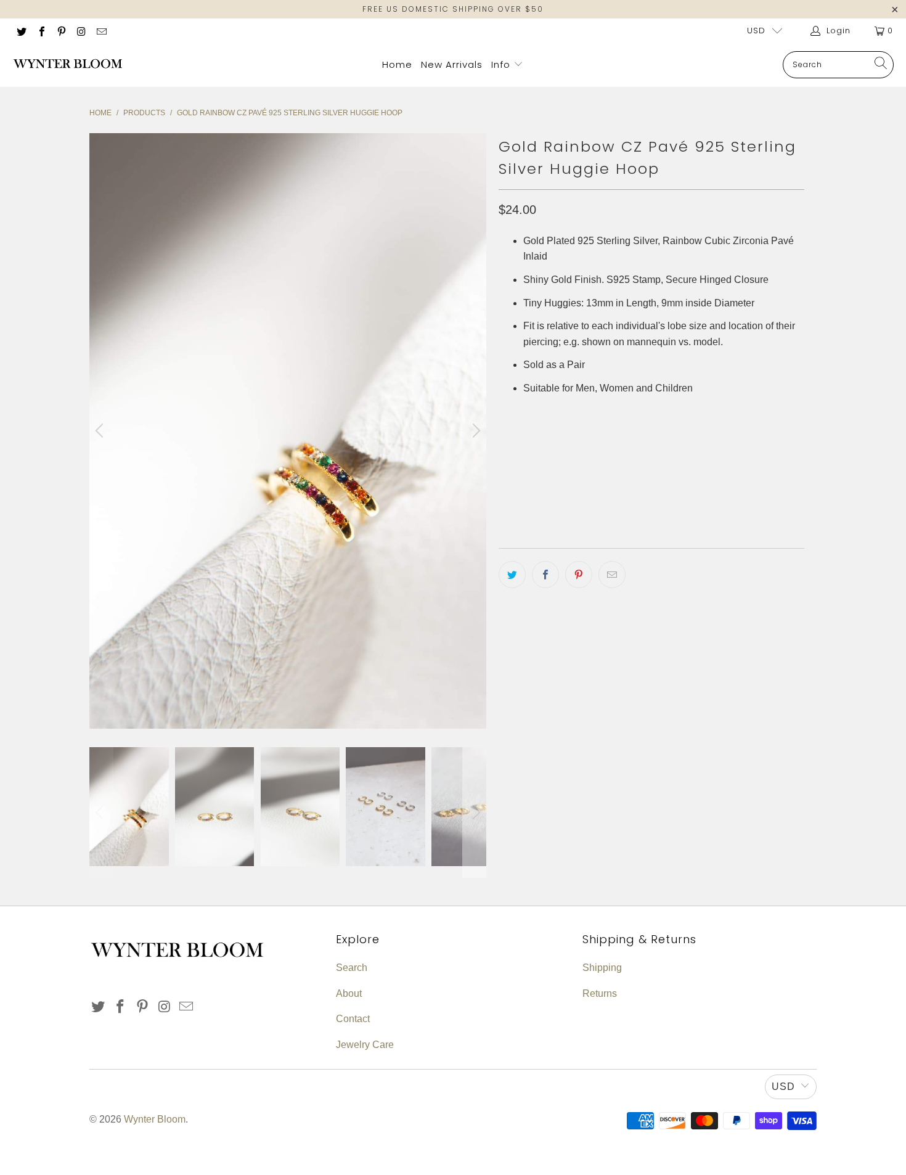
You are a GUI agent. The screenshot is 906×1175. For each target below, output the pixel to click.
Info (502, 64)
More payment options (725, 509)
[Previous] (101, 431)
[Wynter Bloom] (67, 65)
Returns (599, 993)
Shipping (602, 967)
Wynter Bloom (155, 1119)
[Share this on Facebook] (545, 574)
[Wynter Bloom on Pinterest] (61, 30)
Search (351, 967)
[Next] (474, 431)
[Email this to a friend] (612, 574)
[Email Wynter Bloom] (101, 30)
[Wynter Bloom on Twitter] (21, 30)
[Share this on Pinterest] (578, 574)
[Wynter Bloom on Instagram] (80, 30)
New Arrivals (452, 64)
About (349, 993)
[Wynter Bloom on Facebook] (40, 30)
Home (397, 64)
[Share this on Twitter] (512, 574)
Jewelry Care (365, 1044)
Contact (353, 1018)
